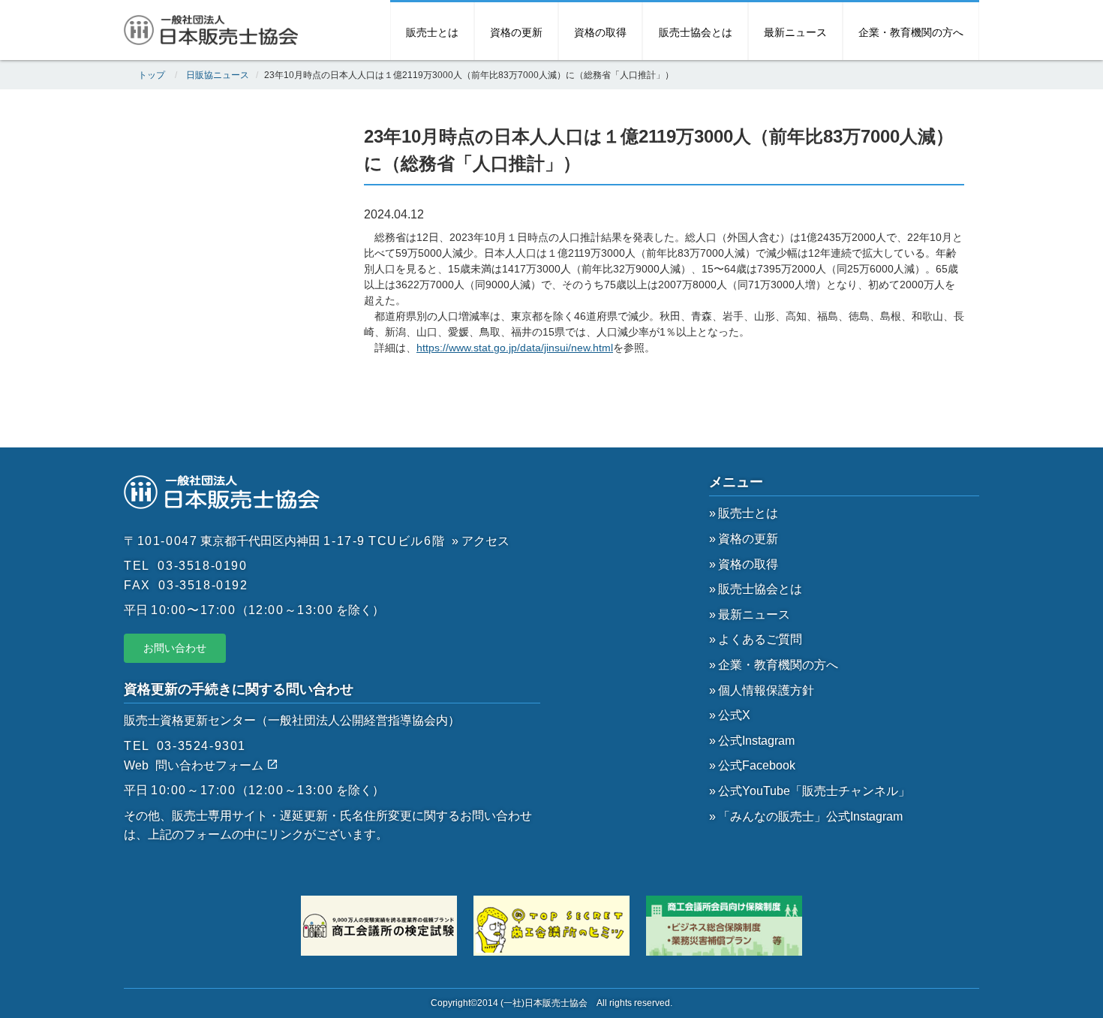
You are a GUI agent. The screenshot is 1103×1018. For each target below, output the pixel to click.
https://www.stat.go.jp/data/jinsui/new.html (514, 348)
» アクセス (480, 541)
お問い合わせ (174, 648)
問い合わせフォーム (210, 765)
